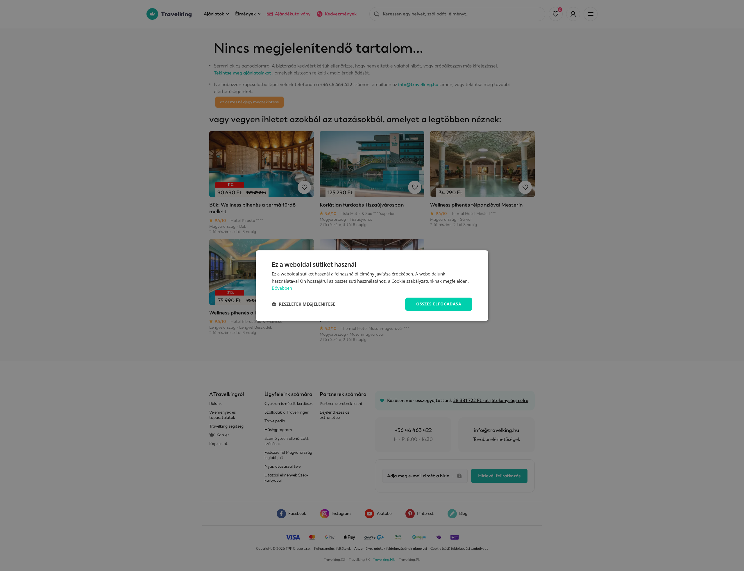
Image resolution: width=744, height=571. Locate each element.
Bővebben (282, 288)
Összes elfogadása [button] (438, 304)
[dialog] (372, 285)
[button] (303, 304)
